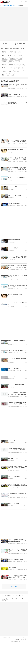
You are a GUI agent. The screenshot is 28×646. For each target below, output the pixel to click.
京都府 (10, 68)
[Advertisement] (14, 25)
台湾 (13, 74)
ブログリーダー (23, 638)
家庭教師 (17, 61)
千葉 (17, 64)
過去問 (20, 55)
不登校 (3, 55)
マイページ (16, 638)
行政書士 (4, 71)
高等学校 (4, 61)
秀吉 (15, 71)
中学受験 (4, 52)
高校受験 (4, 64)
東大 (15, 55)
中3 (8, 74)
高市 (23, 64)
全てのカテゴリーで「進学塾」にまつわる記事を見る (13, 599)
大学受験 (11, 52)
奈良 (10, 71)
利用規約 (21, 639)
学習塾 (10, 61)
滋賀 (22, 68)
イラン (21, 71)
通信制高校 (13, 58)
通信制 (20, 58)
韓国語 (18, 52)
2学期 (9, 55)
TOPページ (6, 638)
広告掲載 (17, 639)
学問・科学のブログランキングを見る (12, 595)
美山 (3, 74)
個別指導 (11, 64)
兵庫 (16, 68)
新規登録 (11, 638)
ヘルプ (25, 639)
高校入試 (4, 68)
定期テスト (4, 58)
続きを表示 (14, 586)
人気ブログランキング (5, 2)
